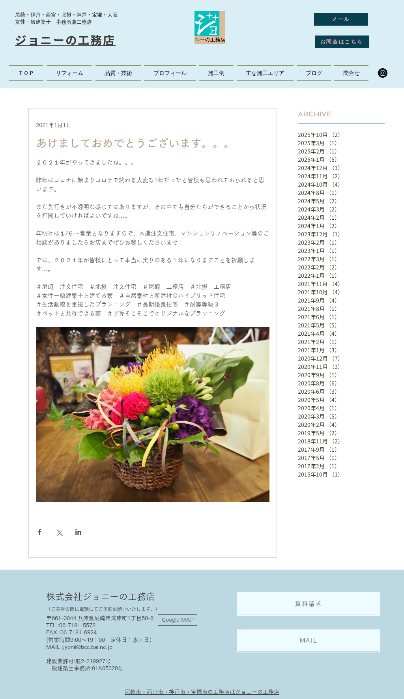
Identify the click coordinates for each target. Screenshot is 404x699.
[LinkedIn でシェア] (78, 532)
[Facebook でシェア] (39, 532)
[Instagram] (382, 73)
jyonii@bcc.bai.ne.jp (87, 647)
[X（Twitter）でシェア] (59, 532)
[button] (265, 72)
